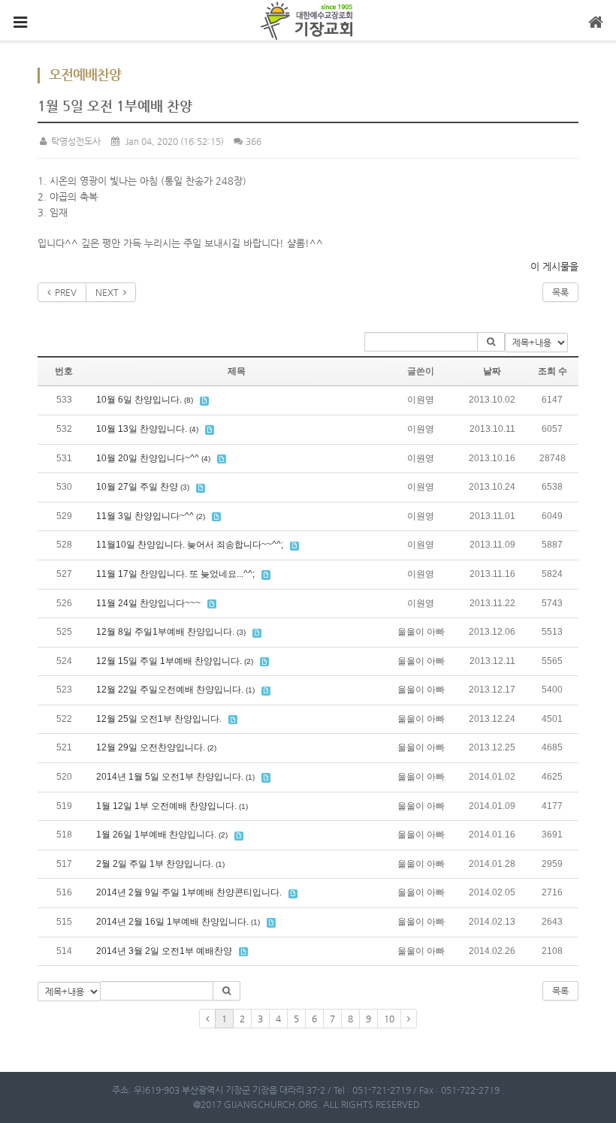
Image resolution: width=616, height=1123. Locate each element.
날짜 (492, 371)
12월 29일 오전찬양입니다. (150, 747)
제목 (237, 371)
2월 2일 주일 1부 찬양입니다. (154, 864)
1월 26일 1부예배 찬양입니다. (156, 834)
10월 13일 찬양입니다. (141, 429)
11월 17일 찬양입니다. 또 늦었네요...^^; (175, 574)
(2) (200, 516)
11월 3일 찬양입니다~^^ (145, 516)
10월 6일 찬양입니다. (139, 399)
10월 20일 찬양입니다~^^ (147, 458)
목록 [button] (560, 991)
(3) (184, 487)
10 (389, 1018)
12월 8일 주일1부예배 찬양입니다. (165, 631)
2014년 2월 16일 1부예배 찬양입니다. (172, 921)
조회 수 (552, 371)
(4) (193, 429)
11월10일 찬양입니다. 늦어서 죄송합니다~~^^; (189, 544)
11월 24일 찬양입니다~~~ (148, 603)
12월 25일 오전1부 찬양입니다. (159, 719)
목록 (560, 292)
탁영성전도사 (75, 141)
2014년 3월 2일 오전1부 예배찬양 (164, 951)
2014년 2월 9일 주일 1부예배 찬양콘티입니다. (189, 892)
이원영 (420, 399)
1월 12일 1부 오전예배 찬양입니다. (166, 806)
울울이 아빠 (421, 631)
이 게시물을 (554, 266)
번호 (64, 371)
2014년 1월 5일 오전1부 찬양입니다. (169, 776)
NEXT (109, 292)
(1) (250, 690)
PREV (63, 292)
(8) (188, 400)
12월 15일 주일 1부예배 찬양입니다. (169, 661)
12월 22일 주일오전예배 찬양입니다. (169, 689)
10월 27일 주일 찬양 (137, 487)
